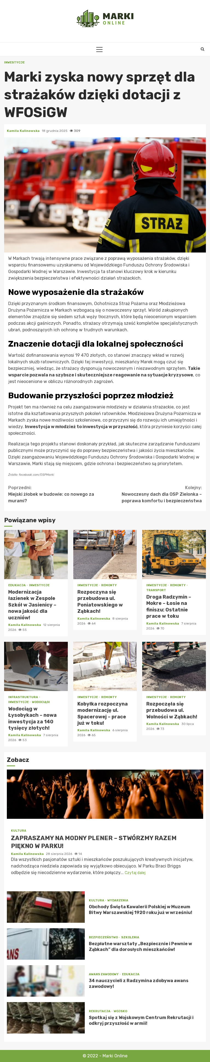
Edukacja (17, 585)
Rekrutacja (100, 1011)
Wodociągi (41, 702)
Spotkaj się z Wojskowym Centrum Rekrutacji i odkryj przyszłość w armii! (46, 1018)
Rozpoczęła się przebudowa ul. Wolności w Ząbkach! (174, 666)
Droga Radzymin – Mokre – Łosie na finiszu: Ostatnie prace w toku (174, 554)
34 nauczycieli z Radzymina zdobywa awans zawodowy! (46, 981)
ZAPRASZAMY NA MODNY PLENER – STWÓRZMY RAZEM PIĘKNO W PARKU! (105, 794)
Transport (156, 590)
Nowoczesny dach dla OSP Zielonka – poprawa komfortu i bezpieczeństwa (162, 494)
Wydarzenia (117, 900)
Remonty (109, 585)
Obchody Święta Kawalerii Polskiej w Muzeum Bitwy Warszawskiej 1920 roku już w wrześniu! (46, 907)
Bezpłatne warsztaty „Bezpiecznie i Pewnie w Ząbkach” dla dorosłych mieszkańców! (46, 944)
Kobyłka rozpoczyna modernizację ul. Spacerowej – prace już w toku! (105, 666)
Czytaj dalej (135, 873)
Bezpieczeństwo (103, 937)
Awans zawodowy (104, 974)
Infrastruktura (23, 697)
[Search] (202, 49)
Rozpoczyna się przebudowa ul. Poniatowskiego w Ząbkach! (105, 554)
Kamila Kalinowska (23, 131)
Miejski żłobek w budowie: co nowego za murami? (51, 494)
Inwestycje (14, 62)
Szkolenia (130, 937)
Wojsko (120, 1011)
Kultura (18, 830)
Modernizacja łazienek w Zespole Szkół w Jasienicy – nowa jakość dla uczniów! (36, 554)
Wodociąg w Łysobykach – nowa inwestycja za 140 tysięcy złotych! (36, 666)
